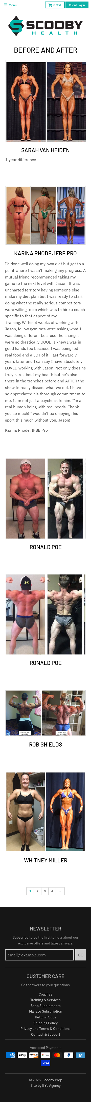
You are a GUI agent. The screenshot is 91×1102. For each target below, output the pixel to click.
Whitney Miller (45, 860)
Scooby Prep (52, 1080)
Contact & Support (45, 1034)
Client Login (77, 5)
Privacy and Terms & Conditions (45, 1028)
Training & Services (45, 1000)
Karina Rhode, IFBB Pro (45, 253)
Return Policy (45, 1017)
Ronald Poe (46, 547)
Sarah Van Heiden (45, 150)
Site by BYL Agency (46, 1085)
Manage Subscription (45, 1011)
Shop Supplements (46, 1005)
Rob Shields (45, 744)
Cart (57, 5)
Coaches (45, 994)
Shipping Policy (45, 1023)
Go (80, 954)
